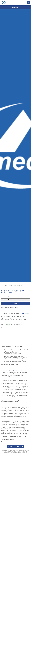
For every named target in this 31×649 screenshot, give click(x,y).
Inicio (2, 284)
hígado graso (24, 313)
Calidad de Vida (9, 284)
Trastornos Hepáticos (20, 284)
